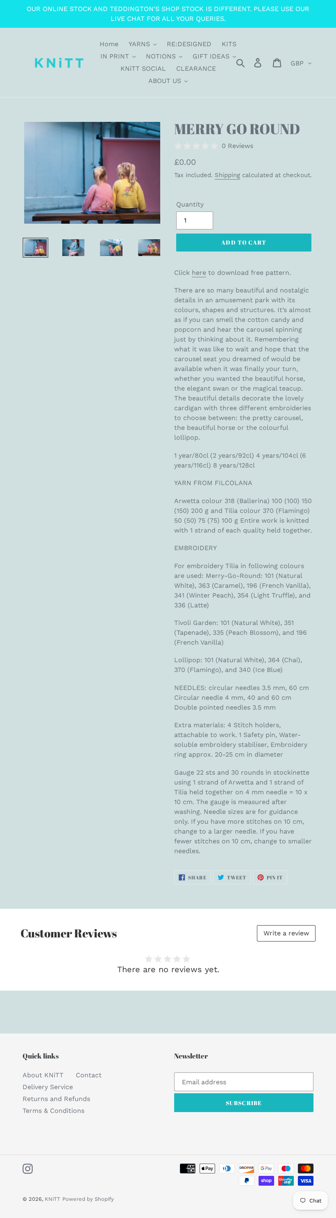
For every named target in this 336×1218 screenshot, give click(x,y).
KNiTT (52, 1199)
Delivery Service (48, 1087)
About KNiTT (43, 1075)
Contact (89, 1075)
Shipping (227, 175)
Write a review (286, 933)
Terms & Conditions (53, 1111)
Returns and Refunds (56, 1099)
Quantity (190, 204)
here (199, 272)
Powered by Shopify (88, 1199)
